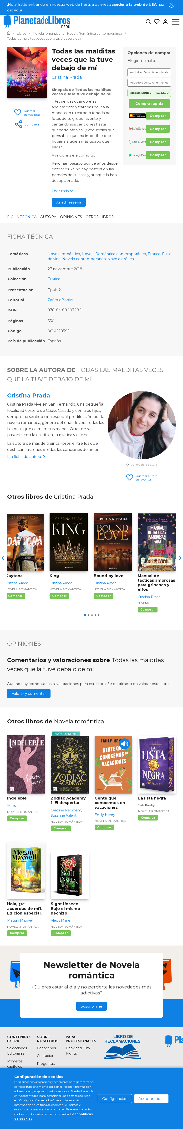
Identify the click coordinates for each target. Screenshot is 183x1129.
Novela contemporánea (84, 258)
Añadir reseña (68, 202)
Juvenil (144, 603)
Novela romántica (64, 253)
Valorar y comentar (29, 693)
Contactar (45, 1056)
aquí (18, 10)
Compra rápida (149, 103)
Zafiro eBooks (60, 300)
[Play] (124, 743)
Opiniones (71, 216)
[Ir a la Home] (8, 33)
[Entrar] (164, 22)
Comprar (158, 116)
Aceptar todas (151, 1098)
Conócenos (46, 1048)
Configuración (114, 1098)
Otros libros (100, 216)
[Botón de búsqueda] (148, 22)
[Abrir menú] (175, 22)
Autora (48, 216)
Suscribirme (91, 1006)
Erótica (154, 253)
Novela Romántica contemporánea (114, 253)
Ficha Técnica (22, 216)
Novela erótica (120, 258)
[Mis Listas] (155, 22)
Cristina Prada (28, 395)
